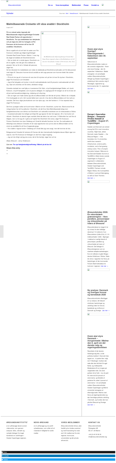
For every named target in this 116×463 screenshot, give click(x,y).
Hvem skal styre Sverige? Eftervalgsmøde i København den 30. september (96, 53)
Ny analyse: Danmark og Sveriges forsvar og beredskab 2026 (97, 292)
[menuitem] (50, 5)
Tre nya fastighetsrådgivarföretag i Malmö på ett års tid (32, 144)
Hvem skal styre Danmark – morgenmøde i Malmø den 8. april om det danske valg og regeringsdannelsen (98, 342)
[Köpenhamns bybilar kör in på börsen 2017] (2, 231)
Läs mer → (91, 88)
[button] (4, 452)
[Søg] (107, 5)
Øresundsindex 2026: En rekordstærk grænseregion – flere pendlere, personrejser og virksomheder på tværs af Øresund (98, 218)
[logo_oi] (13, 5)
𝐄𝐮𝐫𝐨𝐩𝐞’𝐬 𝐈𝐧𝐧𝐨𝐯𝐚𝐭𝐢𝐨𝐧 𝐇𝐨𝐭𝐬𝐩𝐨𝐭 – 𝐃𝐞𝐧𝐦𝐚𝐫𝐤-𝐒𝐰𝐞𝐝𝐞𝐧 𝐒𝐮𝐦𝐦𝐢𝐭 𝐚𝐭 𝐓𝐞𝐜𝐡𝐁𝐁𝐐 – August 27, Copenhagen (98, 119)
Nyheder (9, 13)
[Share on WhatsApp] (9, 154)
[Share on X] (9, 150)
